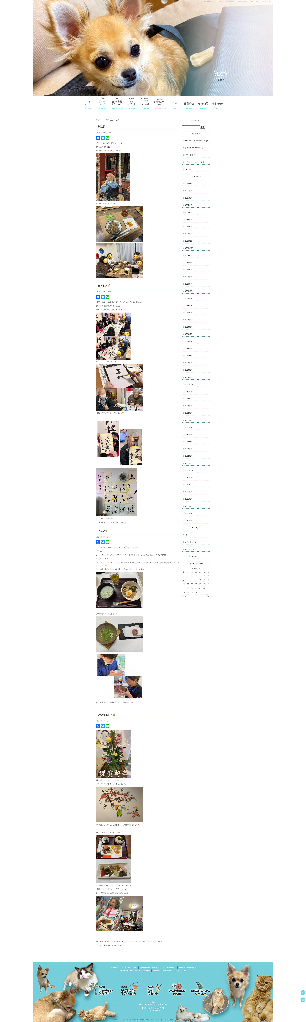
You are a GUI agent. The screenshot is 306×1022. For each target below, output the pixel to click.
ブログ (177, 970)
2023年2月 (189, 370)
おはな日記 (174, 103)
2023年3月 (189, 363)
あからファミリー (191, 549)
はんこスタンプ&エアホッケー (196, 148)
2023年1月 (189, 377)
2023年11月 (189, 313)
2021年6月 (189, 513)
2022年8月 (189, 413)
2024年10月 (189, 248)
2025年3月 (189, 212)
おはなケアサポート (131, 103)
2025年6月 (189, 191)
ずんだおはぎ (190, 155)
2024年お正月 (105, 714)
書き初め (103, 285)
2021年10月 (189, 485)
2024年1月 (189, 298)
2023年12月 (189, 305)
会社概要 (203, 103)
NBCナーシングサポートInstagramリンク (197, 141)
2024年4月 (189, 284)
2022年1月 (189, 463)
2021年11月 (189, 477)
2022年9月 (189, 406)
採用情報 (189, 103)
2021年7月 (189, 506)
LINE (184, 970)
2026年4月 (189, 184)
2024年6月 (189, 277)
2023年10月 (189, 320)
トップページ (88, 103)
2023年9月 (189, 327)
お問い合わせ (217, 103)
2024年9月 (189, 255)
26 (204, 588)
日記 (186, 535)
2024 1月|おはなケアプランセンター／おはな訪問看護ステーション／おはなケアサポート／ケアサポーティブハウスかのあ (237, 1)
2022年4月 (189, 442)
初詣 (100, 126)
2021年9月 (189, 492)
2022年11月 (189, 391)
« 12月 (184, 596)
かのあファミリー (191, 542)
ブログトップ (196, 121)
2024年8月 (189, 262)
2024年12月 (189, 234)
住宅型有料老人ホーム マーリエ (160, 103)
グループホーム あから (103, 103)
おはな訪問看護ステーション (117, 103)
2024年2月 (189, 291)
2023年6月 (189, 341)
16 (192, 584)
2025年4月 (189, 205)
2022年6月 (189, 427)
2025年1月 (189, 227)
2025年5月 (189, 198)
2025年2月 (189, 219)
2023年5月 (189, 348)
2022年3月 (189, 449)
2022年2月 (189, 456)
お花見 (187, 169)
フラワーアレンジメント (193, 162)
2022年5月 (189, 434)
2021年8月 (189, 499)
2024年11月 (189, 241)
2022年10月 (189, 399)
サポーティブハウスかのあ (146, 103)
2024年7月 (189, 270)
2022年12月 (189, 384)
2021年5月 (189, 520)
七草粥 (101, 531)
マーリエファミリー (192, 556)
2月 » (208, 596)
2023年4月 (189, 356)
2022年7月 (189, 420)
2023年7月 (189, 334)
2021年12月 (189, 470)
